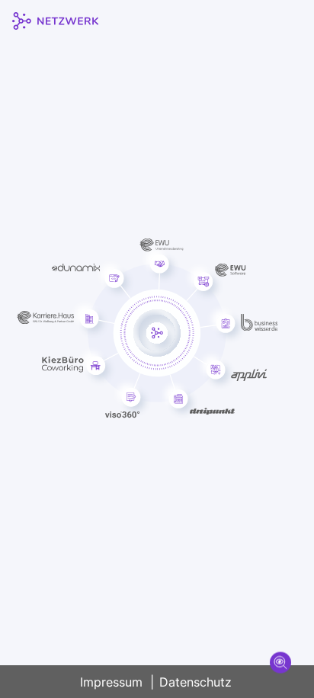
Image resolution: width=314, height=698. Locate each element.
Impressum (111, 682)
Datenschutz (195, 682)
